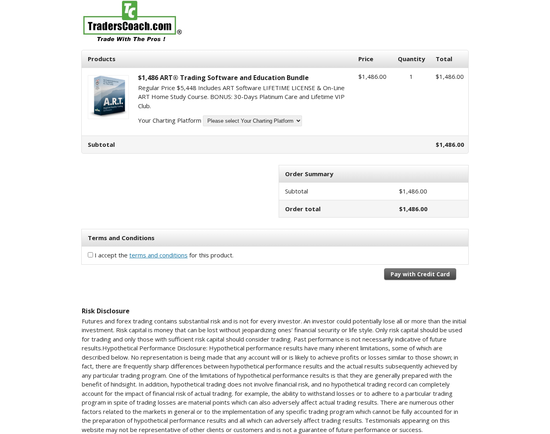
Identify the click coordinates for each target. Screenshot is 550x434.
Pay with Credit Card (420, 274)
